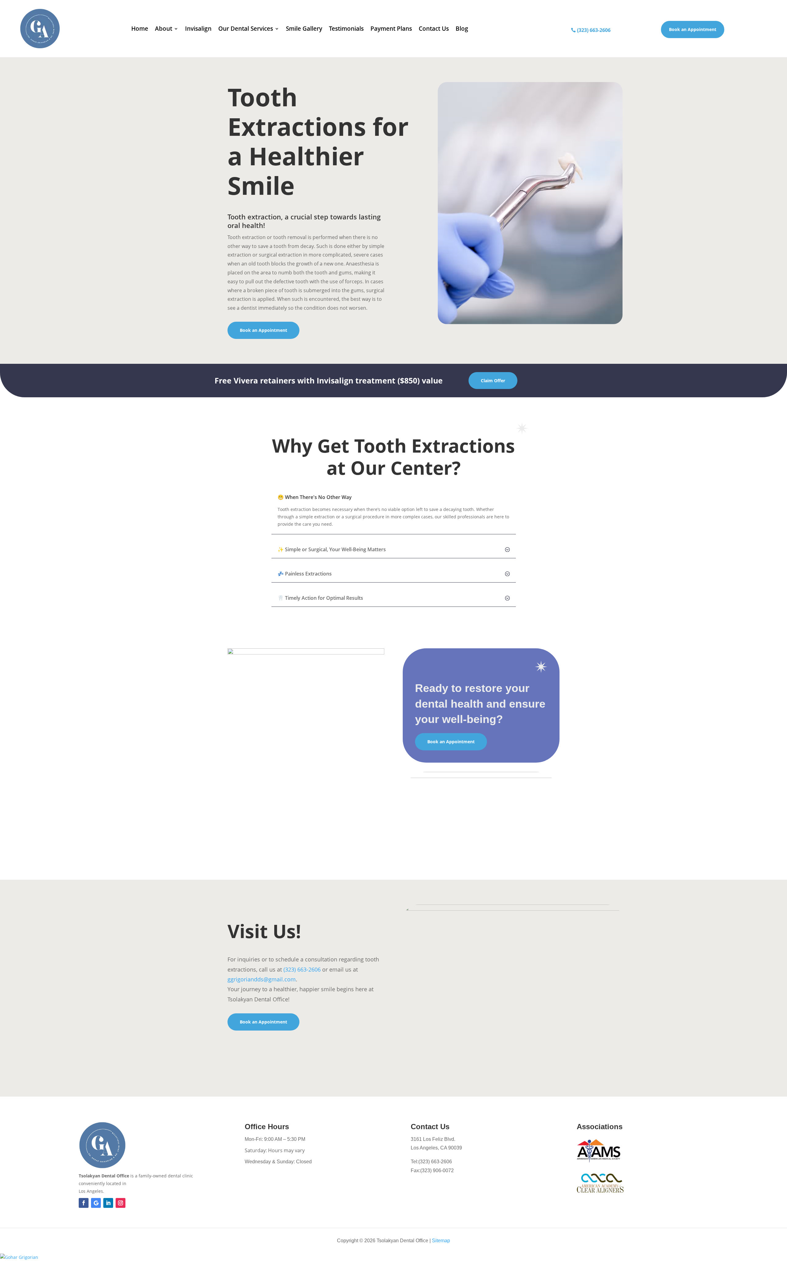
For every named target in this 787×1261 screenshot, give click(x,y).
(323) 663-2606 (594, 30)
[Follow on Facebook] (84, 1203)
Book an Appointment (692, 29)
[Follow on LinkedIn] (108, 1203)
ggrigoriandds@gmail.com (261, 979)
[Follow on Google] (96, 1203)
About (163, 28)
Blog (462, 28)
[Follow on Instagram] (120, 1203)
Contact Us (434, 28)
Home (139, 28)
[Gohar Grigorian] (393, 1257)
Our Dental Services (245, 28)
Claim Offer (493, 380)
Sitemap (441, 1240)
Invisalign (198, 28)
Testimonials (346, 28)
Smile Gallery (304, 28)
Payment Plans (391, 28)
